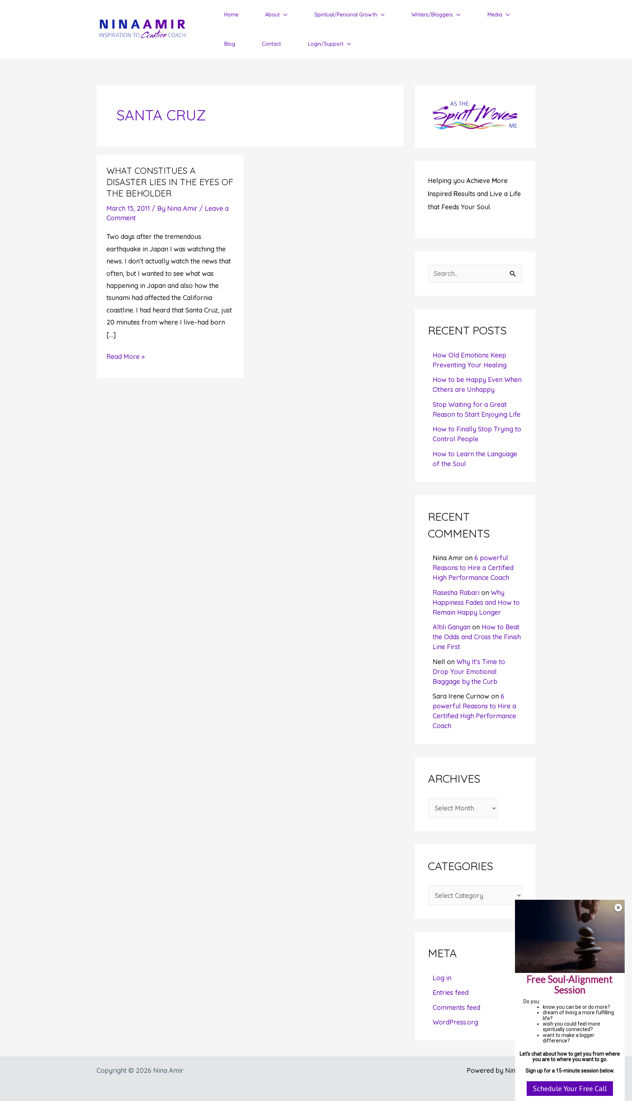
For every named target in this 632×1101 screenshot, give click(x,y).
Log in (442, 978)
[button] (283, 14)
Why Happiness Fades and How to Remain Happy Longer (476, 602)
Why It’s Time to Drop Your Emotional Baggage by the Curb (469, 672)
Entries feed (451, 992)
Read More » (125, 357)
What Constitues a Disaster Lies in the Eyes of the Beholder (169, 182)
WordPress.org (455, 1022)
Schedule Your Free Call (570, 1088)
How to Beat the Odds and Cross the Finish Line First (477, 637)
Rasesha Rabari (456, 592)
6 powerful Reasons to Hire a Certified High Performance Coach (473, 568)
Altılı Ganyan (451, 627)
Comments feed (456, 1007)
